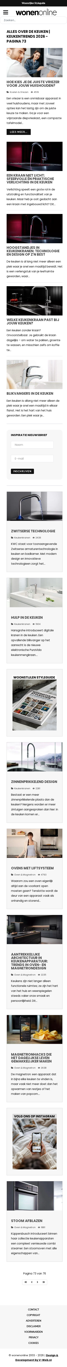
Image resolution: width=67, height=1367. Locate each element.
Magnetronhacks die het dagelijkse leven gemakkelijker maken (31, 1058)
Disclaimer (34, 1326)
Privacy (33, 1337)
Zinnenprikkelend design (34, 781)
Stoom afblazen (26, 1220)
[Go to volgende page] (38, 1282)
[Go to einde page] (43, 1282)
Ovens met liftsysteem (32, 868)
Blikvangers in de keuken (30, 393)
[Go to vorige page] (32, 1282)
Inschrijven (22, 471)
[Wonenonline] (33, 11)
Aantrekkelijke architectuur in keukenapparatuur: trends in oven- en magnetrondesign (29, 961)
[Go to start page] (25, 1282)
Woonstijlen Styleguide (33, 3)
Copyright (33, 1315)
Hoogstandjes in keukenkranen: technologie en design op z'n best (33, 251)
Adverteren (33, 1320)
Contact (33, 1309)
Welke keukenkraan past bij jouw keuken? (33, 321)
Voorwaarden (33, 1331)
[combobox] (33, 20)
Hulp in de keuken (27, 617)
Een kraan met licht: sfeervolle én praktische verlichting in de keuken (30, 179)
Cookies (33, 1342)
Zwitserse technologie (33, 531)
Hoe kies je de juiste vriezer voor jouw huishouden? (33, 83)
